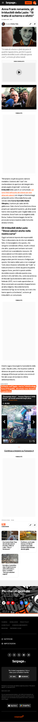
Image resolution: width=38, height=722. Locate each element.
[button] (34, 24)
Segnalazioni (14, 622)
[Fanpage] (19, 661)
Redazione (4, 628)
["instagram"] (8, 603)
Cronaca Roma (6, 520)
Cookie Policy (5, 625)
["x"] (17, 603)
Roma (12, 520)
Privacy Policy (24, 622)
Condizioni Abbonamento (19, 625)
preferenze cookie (15, 628)
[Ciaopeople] (19, 716)
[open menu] (2, 3)
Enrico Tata (14, 24)
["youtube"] (12, 603)
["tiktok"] (3, 603)
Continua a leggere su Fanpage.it (19, 451)
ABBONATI (28, 2)
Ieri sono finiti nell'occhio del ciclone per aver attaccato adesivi (18, 192)
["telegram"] (26, 603)
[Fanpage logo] (11, 3)
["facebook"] (21, 603)
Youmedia (4, 622)
